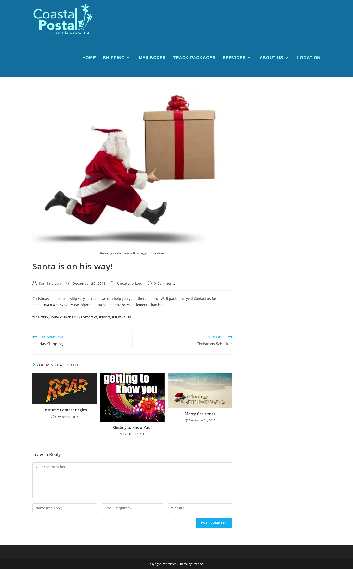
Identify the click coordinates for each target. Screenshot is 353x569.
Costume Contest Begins (65, 410)
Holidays (56, 317)
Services (104, 317)
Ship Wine (118, 317)
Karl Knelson (50, 283)
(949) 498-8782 (55, 304)
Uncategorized (129, 283)
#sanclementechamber (145, 304)
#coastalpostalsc (83, 304)
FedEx (44, 317)
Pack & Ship (72, 317)
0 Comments (165, 283)
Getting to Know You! (132, 427)
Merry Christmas (200, 413)
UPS (128, 317)
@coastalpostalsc (112, 304)
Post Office (89, 317)
